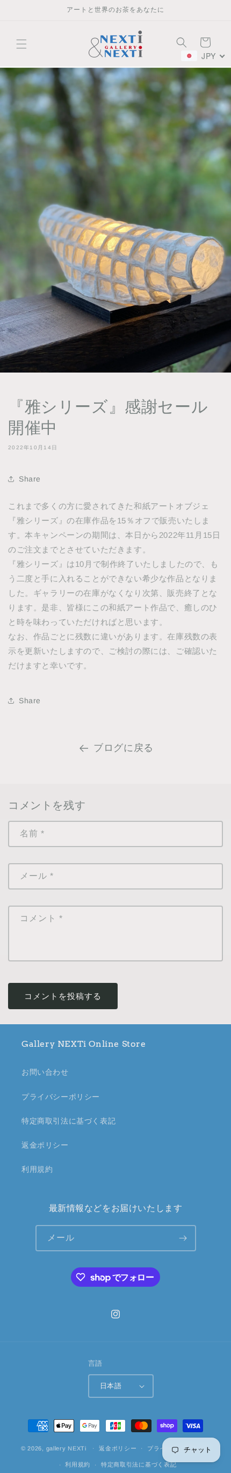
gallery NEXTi (66, 1448)
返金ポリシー (45, 1145)
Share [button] (30, 479)
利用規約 (37, 1169)
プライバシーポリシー (60, 1096)
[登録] (183, 1238)
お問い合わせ (45, 1072)
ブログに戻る (123, 747)
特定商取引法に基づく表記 (68, 1121)
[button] (21, 44)
